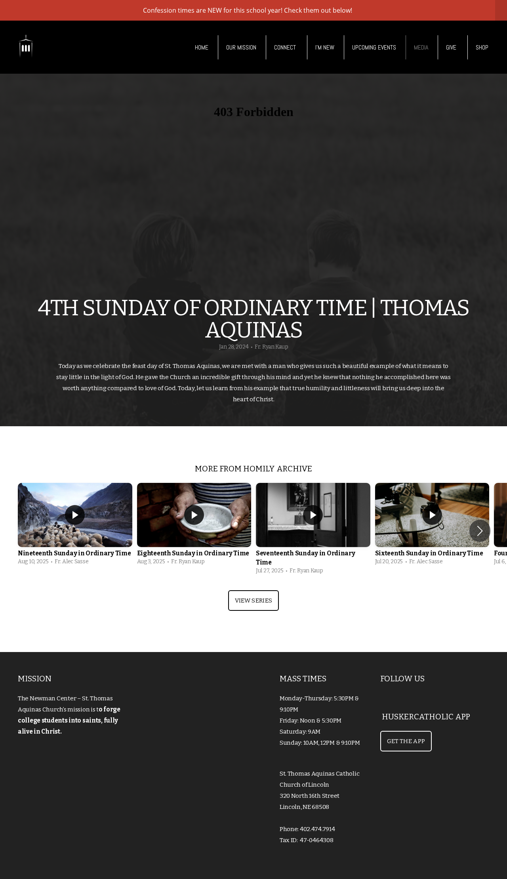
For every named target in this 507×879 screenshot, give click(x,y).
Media (421, 47)
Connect (285, 47)
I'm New (324, 47)
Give (452, 47)
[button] (480, 531)
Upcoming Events (374, 47)
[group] (75, 526)
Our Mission (241, 47)
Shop (482, 47)
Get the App (406, 741)
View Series (253, 600)
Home (201, 47)
